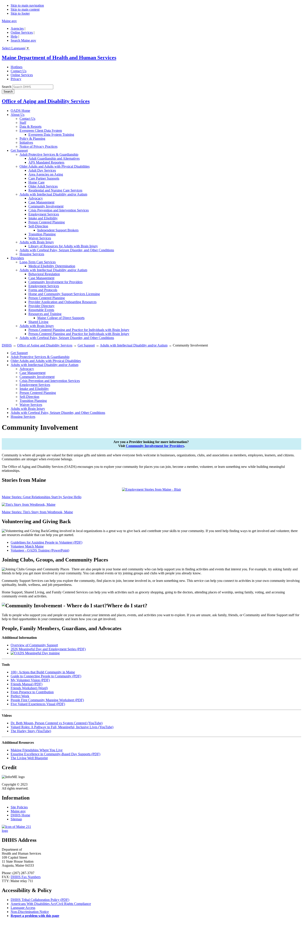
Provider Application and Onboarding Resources (62, 302)
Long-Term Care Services (38, 262)
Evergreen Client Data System (41, 130)
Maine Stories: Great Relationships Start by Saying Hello (41, 497)
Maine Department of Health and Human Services (59, 57)
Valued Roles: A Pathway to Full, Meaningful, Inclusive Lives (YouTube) (62, 727)
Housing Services (32, 254)
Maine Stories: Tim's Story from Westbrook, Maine (37, 512)
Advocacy (35, 198)
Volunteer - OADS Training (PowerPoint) (40, 550)
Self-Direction (38, 226)
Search (6, 87)
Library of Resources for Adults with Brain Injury (63, 246)
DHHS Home (20, 815)
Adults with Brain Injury (37, 242)
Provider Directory (41, 306)
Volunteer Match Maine (27, 546)
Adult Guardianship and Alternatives (54, 158)
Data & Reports (30, 126)
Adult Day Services (42, 170)
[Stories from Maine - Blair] (151, 489)
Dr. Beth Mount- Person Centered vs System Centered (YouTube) (56, 723)
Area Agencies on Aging (45, 174)
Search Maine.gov (23, 40)
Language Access (23, 908)
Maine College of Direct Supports (61, 318)
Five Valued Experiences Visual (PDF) (38, 704)
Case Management (41, 202)
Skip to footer (20, 13)
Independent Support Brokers (58, 230)
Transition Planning (42, 234)
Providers (17, 258)
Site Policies (19, 807)
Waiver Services (39, 238)
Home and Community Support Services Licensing (64, 294)
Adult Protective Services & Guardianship (49, 154)
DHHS (7, 345)
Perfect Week (20, 696)
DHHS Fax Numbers (26, 877)
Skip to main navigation (27, 5)
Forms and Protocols (42, 290)
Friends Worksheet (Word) (29, 688)
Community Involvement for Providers (55, 282)
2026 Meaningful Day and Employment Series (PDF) (48, 649)
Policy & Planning (32, 138)
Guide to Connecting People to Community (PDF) (46, 676)
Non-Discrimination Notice (30, 912)
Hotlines (16, 67)
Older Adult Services (43, 186)
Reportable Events (41, 310)
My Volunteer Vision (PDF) (30, 680)
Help (14, 36)
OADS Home (20, 110)
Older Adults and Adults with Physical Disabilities (55, 166)
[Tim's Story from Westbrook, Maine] (28, 504)
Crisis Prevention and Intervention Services (58, 210)
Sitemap (16, 819)
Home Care (36, 182)
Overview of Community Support (34, 645)
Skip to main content (25, 9)
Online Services (22, 32)
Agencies (17, 28)
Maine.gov (9, 21)
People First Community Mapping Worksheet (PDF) (47, 700)
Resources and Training (44, 314)
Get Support (19, 150)
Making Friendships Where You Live (37, 750)
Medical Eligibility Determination (51, 266)
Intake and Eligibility (43, 218)
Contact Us (18, 71)
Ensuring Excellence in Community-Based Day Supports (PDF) (55, 754)
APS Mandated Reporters (46, 162)
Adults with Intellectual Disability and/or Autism (53, 194)
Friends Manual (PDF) (26, 684)
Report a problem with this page (35, 916)
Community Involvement (45, 206)
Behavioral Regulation (44, 274)
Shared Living (38, 322)
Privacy (16, 79)
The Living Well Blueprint (29, 758)
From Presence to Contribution (32, 692)
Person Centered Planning (46, 222)
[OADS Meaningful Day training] (35, 653)
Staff (23, 122)
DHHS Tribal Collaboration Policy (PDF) (40, 900)
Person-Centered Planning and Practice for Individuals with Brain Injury (78, 330)
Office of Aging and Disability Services (46, 101)
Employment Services (43, 214)
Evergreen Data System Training (51, 134)
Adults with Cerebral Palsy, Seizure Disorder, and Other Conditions (67, 250)
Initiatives (26, 142)
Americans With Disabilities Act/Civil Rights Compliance (51, 904)
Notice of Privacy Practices (38, 146)
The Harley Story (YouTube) (31, 731)
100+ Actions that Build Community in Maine (43, 672)
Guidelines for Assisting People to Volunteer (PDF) (46, 542)
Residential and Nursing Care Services (55, 190)
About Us (17, 114)
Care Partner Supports (43, 178)
